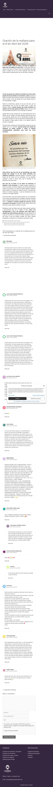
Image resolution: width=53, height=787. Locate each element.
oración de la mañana (11, 222)
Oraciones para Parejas (9, 759)
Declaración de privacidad (26, 401)
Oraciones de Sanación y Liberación (12, 751)
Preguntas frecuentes (33, 751)
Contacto (30, 757)
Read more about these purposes (39, 395)
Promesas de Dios (31, 9)
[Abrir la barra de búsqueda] (49, 13)
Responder (7, 267)
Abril (5, 222)
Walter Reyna (10, 458)
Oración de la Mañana (8, 220)
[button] (44, 386)
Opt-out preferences (17, 401)
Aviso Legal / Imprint (35, 401)
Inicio (4, 9)
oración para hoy (26, 222)
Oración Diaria (9, 9)
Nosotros (30, 755)
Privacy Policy (28, 725)
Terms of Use (7, 727)
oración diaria (19, 222)
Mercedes (9, 241)
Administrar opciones (36, 398)
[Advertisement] (26, 27)
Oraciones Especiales (41, 9)
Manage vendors (11, 395)
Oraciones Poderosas (20, 9)
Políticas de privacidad (34, 753)
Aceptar (17, 398)
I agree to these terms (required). (11, 730)
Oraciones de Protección (9, 753)
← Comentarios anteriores (9, 235)
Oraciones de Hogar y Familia (10, 755)
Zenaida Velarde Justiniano (13, 406)
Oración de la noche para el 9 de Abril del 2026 (14, 224)
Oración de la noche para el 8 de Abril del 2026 (14, 223)
